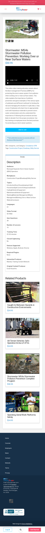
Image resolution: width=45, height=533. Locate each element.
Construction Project (16, 148)
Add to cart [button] (23, 299)
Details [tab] (22, 157)
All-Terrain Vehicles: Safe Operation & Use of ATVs (18, 342)
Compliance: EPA (31, 146)
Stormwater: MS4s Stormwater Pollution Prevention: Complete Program (21, 378)
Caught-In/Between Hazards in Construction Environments (20, 306)
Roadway (26, 148)
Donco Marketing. (27, 524)
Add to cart (22, 130)
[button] (5, 9)
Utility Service (34, 148)
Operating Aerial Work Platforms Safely (21, 416)
